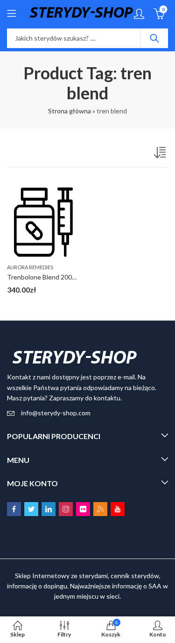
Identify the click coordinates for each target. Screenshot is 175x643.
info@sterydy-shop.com (56, 413)
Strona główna (69, 111)
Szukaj (154, 38)
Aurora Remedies (30, 267)
